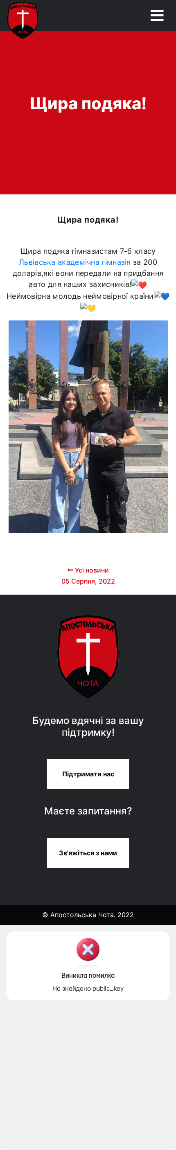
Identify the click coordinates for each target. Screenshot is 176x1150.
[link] (75, 262)
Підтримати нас (88, 774)
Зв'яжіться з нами (88, 853)
